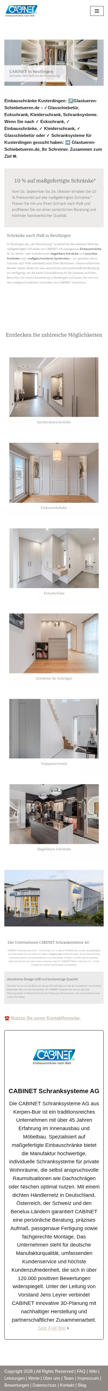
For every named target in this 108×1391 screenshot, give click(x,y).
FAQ (81, 1371)
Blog (82, 1385)
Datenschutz (44, 1385)
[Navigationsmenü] (97, 11)
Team (69, 1378)
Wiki (93, 1371)
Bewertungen (16, 1385)
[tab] (23, 319)
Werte (33, 1378)
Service (61, 318)
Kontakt (67, 1385)
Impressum (88, 1378)
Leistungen (14, 1378)
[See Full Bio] (68, 1328)
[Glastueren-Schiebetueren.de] (21, 11)
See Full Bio (52, 1328)
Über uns (51, 1378)
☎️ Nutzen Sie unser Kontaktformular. (42, 1017)
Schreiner (23, 318)
